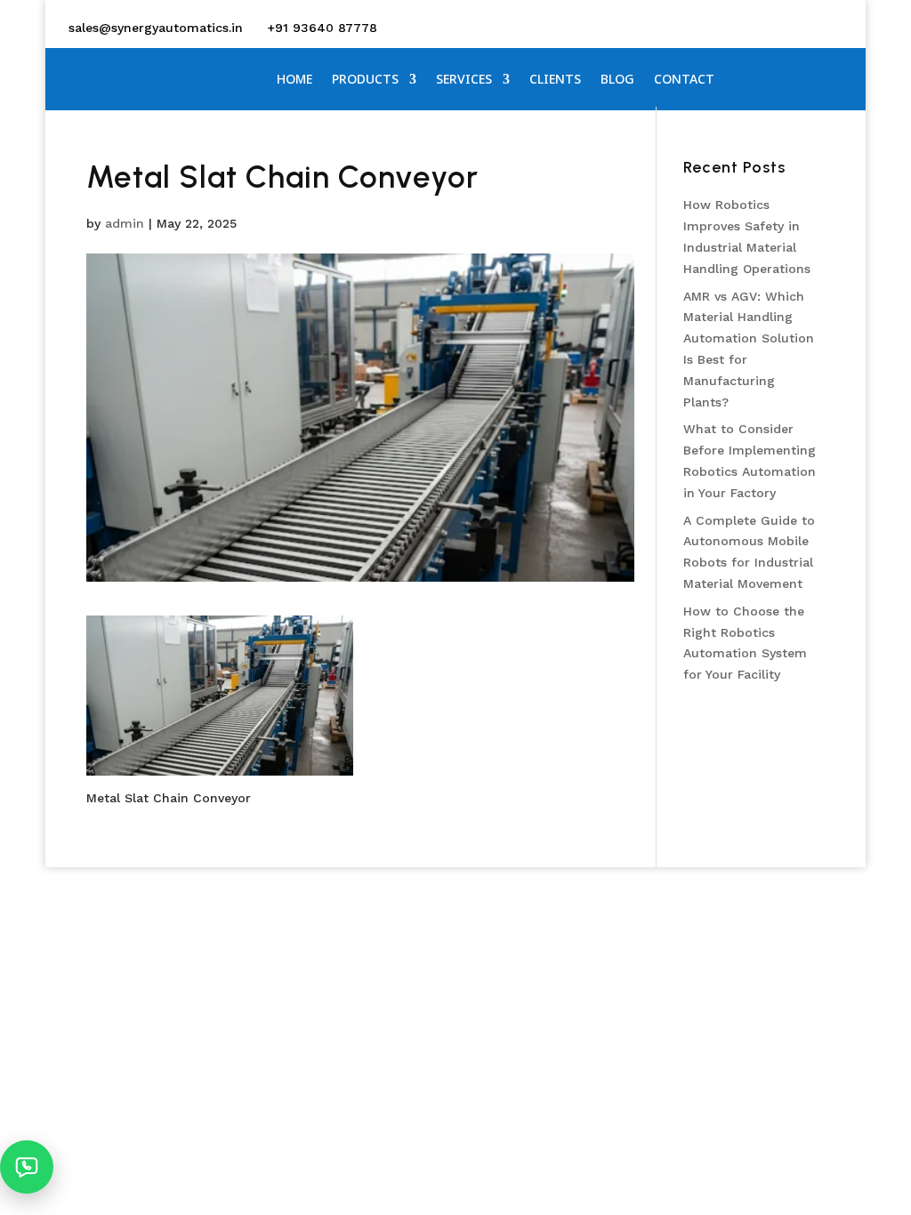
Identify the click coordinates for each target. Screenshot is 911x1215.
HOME (294, 80)
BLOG (617, 80)
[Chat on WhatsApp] (26, 1167)
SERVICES (464, 80)
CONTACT (684, 80)
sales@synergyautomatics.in (156, 27)
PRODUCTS (365, 80)
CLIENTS (555, 80)
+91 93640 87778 (322, 27)
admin (124, 223)
